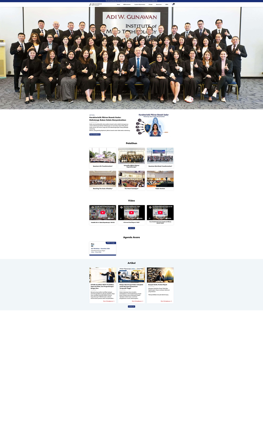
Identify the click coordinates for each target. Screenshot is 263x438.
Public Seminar (160, 188)
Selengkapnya (139, 63)
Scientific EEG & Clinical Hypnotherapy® (131, 166)
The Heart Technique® (131, 188)
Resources (158, 4)
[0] (173, 4)
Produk (150, 4)
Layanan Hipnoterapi (139, 4)
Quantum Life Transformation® (102, 166)
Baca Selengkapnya (95, 134)
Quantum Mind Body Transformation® (160, 166)
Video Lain (131, 228)
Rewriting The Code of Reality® (102, 188)
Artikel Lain (131, 306)
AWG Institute (126, 4)
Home (118, 4)
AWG (166, 4)
